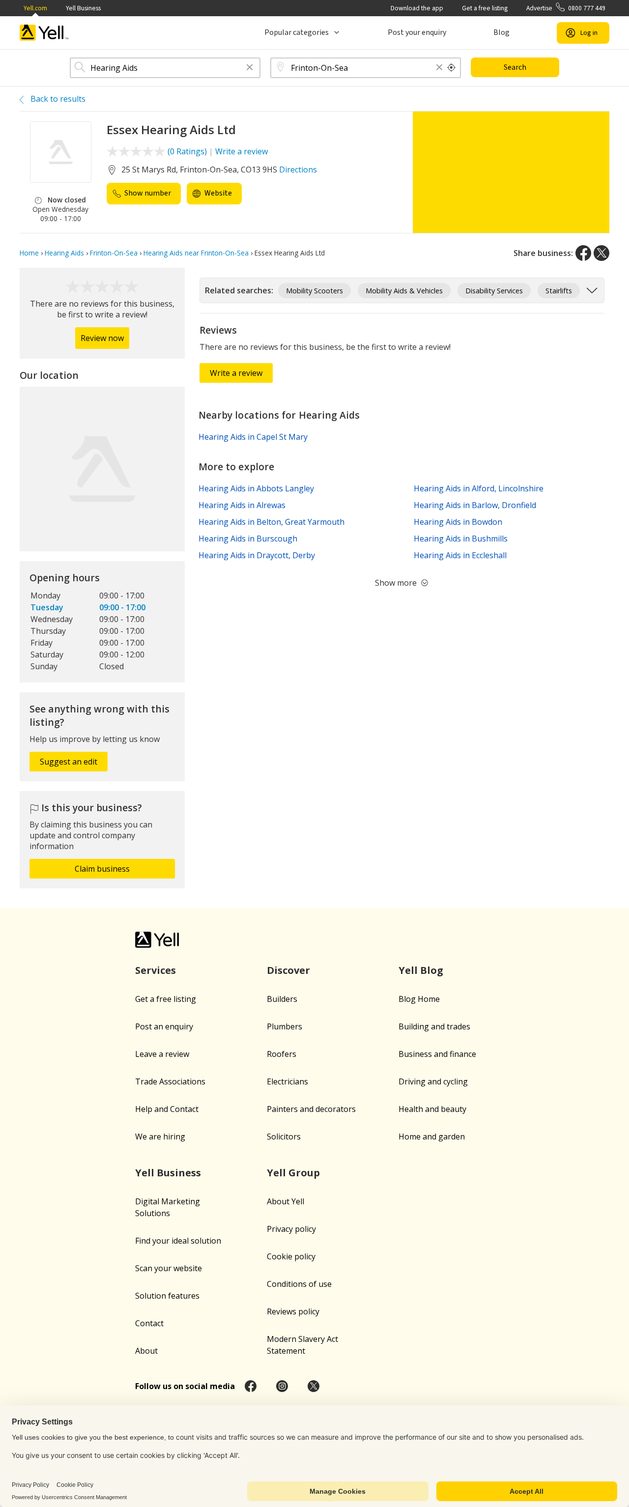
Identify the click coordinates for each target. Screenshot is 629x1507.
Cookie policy (291, 1256)
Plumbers (284, 1026)
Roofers (281, 1054)
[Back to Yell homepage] (44, 33)
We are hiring (160, 1136)
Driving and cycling (433, 1081)
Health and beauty (432, 1109)
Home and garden (432, 1136)
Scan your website (168, 1268)
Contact (149, 1323)
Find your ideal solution (178, 1240)
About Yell (285, 1201)
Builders (282, 999)
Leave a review (162, 1054)
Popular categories (296, 32)
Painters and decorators (311, 1109)
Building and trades (434, 1026)
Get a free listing (485, 8)
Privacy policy (291, 1228)
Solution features (167, 1295)
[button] (250, 68)
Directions (298, 169)
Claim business (102, 868)
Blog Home (419, 999)
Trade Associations (170, 1081)
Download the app (417, 8)
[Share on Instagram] (282, 1386)
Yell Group (293, 1172)
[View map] (102, 469)
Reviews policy (293, 1311)
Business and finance (437, 1054)
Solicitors (284, 1136)
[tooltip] (451, 67)
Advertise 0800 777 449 (565, 8)
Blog (501, 32)
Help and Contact (167, 1109)
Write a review (241, 151)
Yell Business (83, 8)
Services (155, 970)
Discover (288, 970)
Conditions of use (299, 1284)
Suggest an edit (68, 761)
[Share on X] (601, 253)
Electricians (287, 1081)
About (146, 1350)
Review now (102, 338)
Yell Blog (421, 970)
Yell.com (35, 8)
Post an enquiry (164, 1026)
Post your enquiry (417, 32)
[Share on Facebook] (583, 253)
